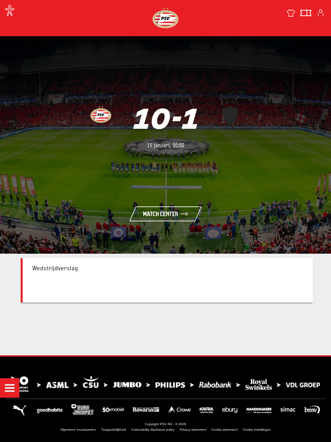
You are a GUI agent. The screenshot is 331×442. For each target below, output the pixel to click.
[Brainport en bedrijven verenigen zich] (165, 384)
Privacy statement (193, 429)
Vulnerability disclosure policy (153, 429)
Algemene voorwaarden (78, 429)
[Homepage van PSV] (165, 17)
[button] (9, 388)
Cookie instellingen (257, 429)
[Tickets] (305, 12)
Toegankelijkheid (113, 429)
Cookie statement (224, 429)
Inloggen (320, 12)
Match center (160, 214)
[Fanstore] (290, 12)
